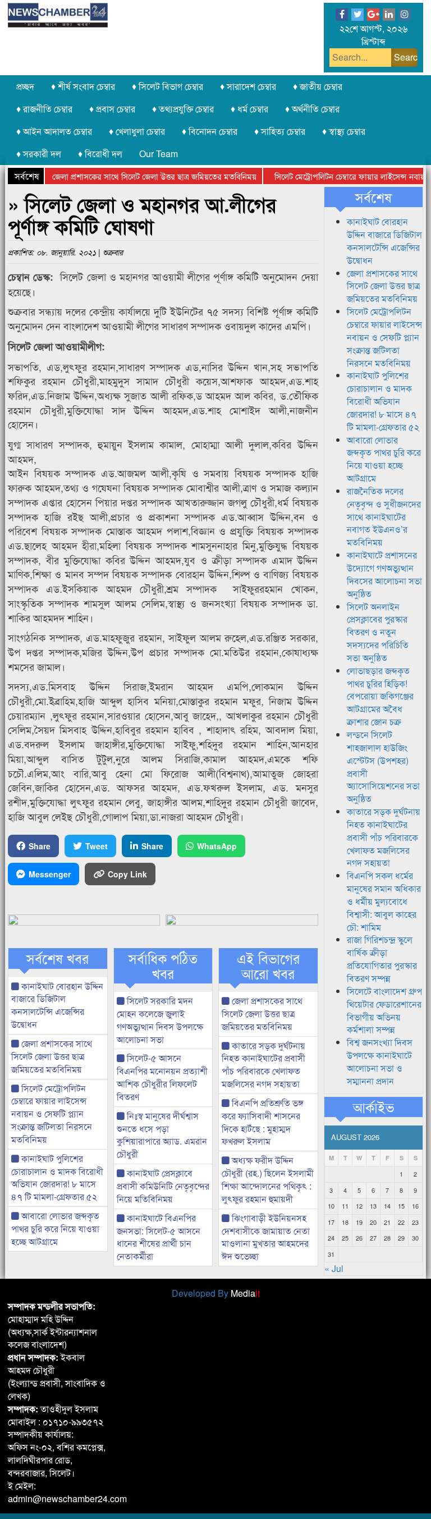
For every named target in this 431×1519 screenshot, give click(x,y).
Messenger (50, 874)
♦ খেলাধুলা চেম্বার (137, 131)
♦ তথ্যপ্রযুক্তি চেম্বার (183, 108)
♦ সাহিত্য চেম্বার (279, 131)
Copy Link (127, 874)
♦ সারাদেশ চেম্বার (248, 86)
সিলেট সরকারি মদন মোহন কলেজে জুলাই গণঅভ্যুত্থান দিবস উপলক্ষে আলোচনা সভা (160, 1020)
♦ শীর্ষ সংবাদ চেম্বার (83, 86)
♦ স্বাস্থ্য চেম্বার (343, 131)
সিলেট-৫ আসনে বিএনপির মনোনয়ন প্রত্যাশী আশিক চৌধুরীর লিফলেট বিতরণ (162, 1077)
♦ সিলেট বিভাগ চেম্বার (167, 86)
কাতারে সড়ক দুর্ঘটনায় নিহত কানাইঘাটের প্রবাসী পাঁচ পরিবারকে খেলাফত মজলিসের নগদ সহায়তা (263, 1065)
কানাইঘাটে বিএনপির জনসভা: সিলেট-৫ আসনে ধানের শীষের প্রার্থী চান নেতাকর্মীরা (158, 1237)
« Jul (333, 1268)
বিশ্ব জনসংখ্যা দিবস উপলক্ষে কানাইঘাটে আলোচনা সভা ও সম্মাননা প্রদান (379, 1061)
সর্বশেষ (373, 197)
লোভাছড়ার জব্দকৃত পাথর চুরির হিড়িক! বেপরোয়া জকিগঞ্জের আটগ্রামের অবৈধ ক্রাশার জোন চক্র (380, 696)
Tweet (96, 846)
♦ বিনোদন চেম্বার (209, 131)
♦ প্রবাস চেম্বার (112, 108)
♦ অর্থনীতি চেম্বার (312, 108)
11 (345, 1205)
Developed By (216, 1293)
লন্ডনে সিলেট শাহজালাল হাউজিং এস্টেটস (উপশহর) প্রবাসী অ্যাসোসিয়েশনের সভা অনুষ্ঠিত (383, 766)
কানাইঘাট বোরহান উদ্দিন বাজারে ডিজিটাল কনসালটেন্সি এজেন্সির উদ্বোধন (57, 1005)
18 (345, 1222)
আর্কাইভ (373, 1107)
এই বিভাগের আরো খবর (268, 966)
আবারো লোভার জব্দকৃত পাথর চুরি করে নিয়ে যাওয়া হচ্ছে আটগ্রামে (55, 1228)
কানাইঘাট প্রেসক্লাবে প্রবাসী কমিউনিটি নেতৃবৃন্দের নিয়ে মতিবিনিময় (163, 1185)
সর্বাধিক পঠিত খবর (163, 966)
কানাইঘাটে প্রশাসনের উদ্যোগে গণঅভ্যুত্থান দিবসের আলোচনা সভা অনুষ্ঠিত (384, 574)
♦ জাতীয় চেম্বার (317, 86)
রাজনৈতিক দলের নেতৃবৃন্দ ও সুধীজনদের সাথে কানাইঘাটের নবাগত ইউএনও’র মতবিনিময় (384, 516)
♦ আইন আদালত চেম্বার (54, 131)
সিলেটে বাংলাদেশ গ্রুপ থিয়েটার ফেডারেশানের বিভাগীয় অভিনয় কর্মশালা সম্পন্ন (384, 1010)
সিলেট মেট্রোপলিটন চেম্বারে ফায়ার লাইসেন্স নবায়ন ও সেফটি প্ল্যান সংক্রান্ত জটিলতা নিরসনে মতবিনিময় (51, 1114)
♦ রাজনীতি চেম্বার (44, 108)
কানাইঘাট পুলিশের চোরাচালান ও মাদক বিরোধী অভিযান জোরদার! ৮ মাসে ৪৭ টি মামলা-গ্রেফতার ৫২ (57, 1178)
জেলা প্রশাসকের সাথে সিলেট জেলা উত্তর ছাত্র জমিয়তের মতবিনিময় (137, 176)
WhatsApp (217, 846)
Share (40, 846)
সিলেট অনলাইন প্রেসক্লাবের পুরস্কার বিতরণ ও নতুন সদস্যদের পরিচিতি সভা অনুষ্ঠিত (378, 632)
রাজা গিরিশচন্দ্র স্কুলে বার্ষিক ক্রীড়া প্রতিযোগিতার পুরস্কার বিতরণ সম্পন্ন (382, 959)
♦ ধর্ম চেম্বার (249, 108)
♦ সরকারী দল (38, 153)
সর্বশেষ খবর (57, 958)
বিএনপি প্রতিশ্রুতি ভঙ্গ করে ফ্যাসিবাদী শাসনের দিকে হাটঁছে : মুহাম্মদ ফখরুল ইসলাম (263, 1122)
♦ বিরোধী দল (100, 153)
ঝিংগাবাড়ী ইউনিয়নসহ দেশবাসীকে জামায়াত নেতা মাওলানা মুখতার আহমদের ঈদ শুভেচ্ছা (266, 1237)
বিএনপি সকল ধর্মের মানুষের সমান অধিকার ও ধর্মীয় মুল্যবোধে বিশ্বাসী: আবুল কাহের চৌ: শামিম (384, 901)
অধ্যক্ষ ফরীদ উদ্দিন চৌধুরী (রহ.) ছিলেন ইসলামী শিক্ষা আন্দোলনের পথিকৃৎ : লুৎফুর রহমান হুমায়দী (268, 1179)
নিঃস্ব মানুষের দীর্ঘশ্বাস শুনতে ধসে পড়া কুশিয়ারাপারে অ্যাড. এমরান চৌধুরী (162, 1135)
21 (387, 1222)
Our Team (158, 153)
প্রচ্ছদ (25, 86)
